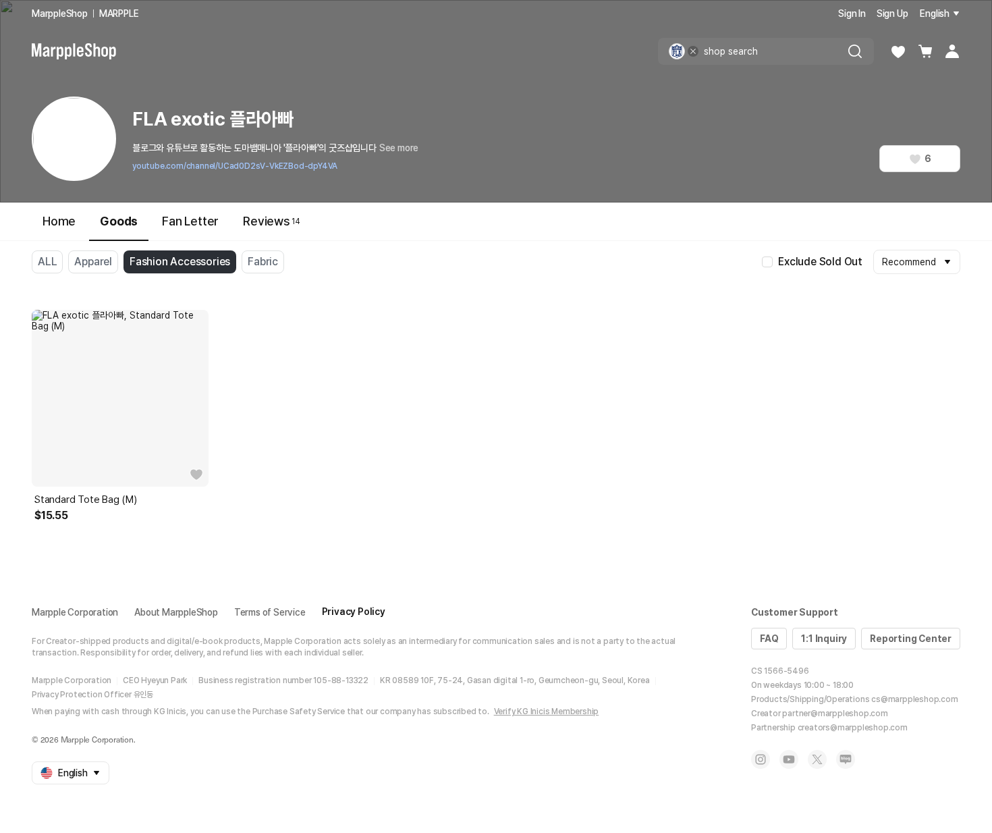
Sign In (852, 13)
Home (59, 221)
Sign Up (892, 13)
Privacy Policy (353, 611)
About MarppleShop (176, 612)
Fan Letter (190, 221)
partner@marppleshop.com (834, 713)
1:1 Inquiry (824, 638)
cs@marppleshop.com (914, 699)
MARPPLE (119, 13)
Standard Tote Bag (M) (85, 499)
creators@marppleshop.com (853, 727)
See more (398, 147)
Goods (119, 221)
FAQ (769, 638)
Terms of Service (270, 612)
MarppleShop (60, 13)
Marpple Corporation (75, 612)
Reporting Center (911, 638)
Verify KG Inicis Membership (546, 711)
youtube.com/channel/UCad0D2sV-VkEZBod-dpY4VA (234, 166)
